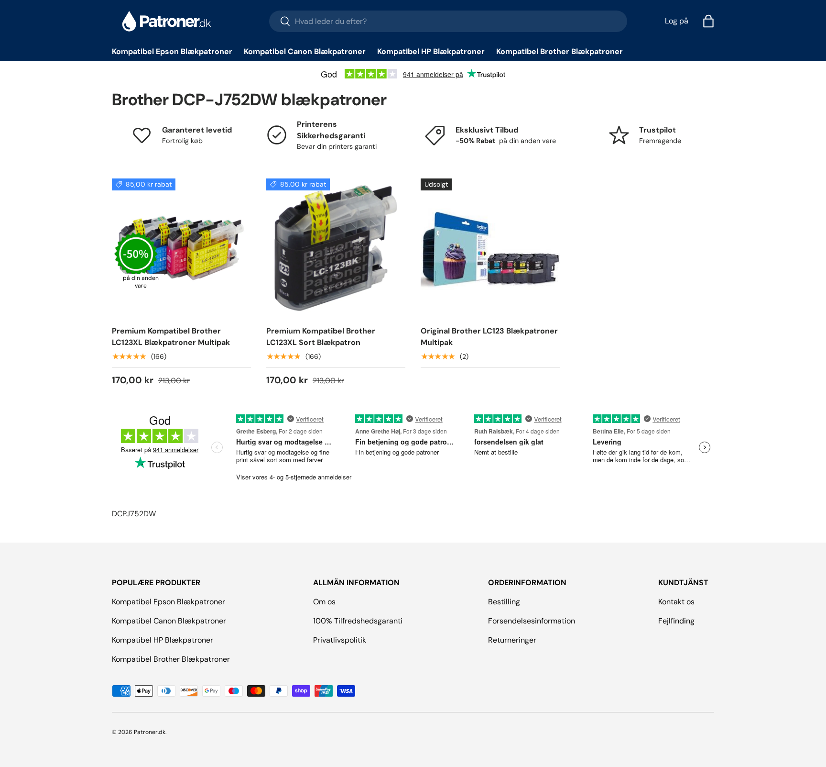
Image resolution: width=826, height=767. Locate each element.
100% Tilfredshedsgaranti (357, 621)
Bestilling (504, 602)
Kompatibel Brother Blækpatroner (559, 51)
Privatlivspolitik (339, 640)
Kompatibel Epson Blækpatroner (172, 51)
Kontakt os (676, 602)
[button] (708, 21)
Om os (324, 602)
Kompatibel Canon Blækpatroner (305, 51)
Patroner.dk (149, 732)
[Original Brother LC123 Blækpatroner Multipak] (490, 248)
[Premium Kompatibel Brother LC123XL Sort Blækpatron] (335, 248)
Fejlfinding (676, 621)
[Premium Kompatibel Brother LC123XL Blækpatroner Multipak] (181, 248)
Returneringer (512, 640)
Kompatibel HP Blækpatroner (431, 51)
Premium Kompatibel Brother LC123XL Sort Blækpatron (320, 336)
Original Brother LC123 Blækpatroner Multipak (489, 336)
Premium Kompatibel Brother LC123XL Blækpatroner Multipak (171, 336)
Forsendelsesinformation (531, 621)
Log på (676, 21)
